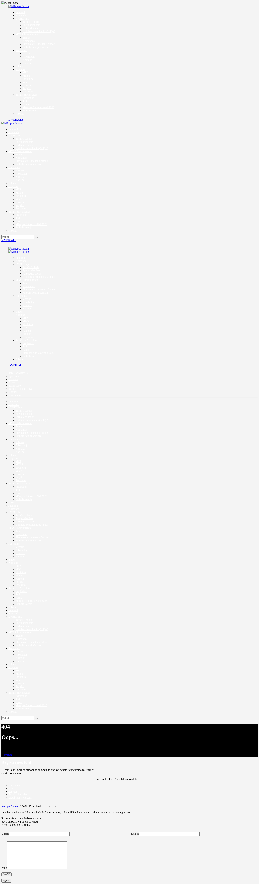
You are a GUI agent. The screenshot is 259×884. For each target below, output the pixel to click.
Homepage (7, 754)
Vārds (5, 833)
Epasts (135, 833)
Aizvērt (6, 880)
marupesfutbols (9, 806)
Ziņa (4, 867)
